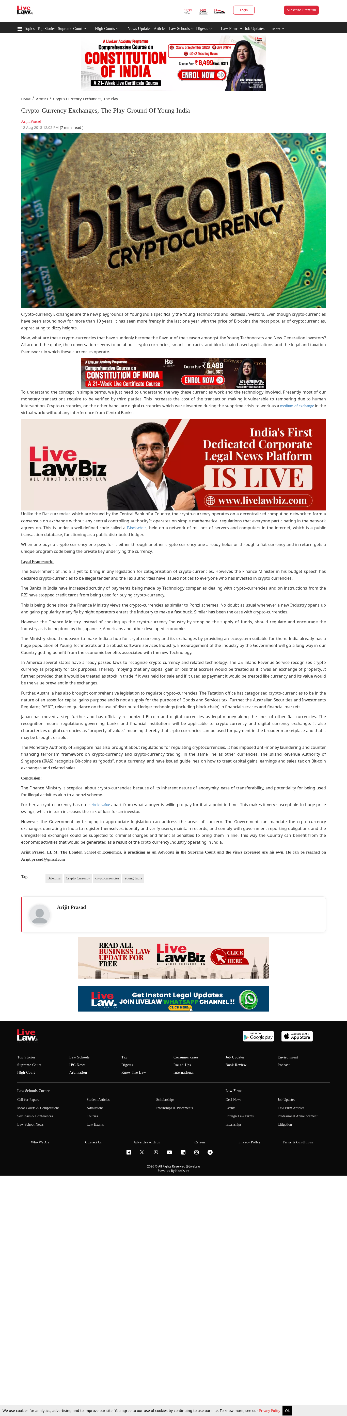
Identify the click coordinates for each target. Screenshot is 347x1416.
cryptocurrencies (107, 878)
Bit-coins (54, 878)
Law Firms (229, 28)
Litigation (285, 1124)
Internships (233, 1124)
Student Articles (98, 1100)
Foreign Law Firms (240, 1116)
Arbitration (78, 1072)
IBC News (77, 1065)
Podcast (284, 1065)
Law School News (30, 1124)
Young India (133, 878)
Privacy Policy (270, 1411)
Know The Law (133, 1072)
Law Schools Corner (33, 1091)
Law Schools (179, 28)
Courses (92, 1116)
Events (230, 1108)
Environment (288, 1057)
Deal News (233, 1100)
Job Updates (254, 28)
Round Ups (182, 1065)
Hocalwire (182, 1171)
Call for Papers (28, 1100)
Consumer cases (186, 1057)
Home (26, 99)
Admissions (95, 1108)
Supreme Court (70, 28)
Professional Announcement (298, 1116)
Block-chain (137, 528)
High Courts (105, 28)
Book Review (236, 1065)
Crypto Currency (78, 878)
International (184, 1072)
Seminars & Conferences (35, 1116)
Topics (29, 28)
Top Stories (46, 28)
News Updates (139, 28)
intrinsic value (98, 805)
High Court (26, 1072)
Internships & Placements (174, 1108)
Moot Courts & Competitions (38, 1108)
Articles (160, 28)
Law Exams (95, 1124)
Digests (202, 28)
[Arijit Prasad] (39, 915)
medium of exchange (297, 406)
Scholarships (165, 1100)
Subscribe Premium (301, 10)
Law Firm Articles (291, 1108)
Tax (124, 1057)
